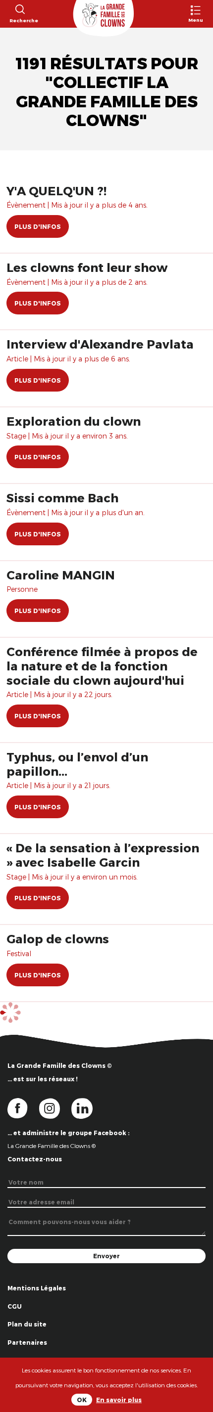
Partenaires (27, 1342)
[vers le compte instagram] (55, 1107)
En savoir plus (119, 1399)
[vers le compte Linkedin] (87, 1107)
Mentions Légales (36, 1287)
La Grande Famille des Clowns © (51, 1145)
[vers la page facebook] (23, 1107)
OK (82, 1399)
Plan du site (27, 1324)
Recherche (19, 20)
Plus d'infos (37, 226)
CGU (14, 1306)
